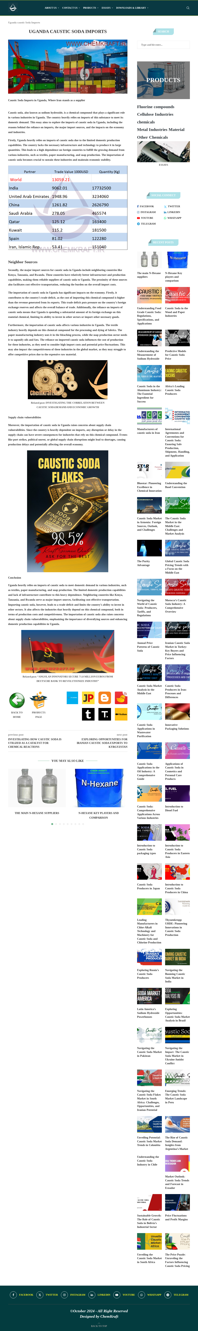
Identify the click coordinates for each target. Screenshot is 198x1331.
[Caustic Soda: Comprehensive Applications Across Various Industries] (149, 793)
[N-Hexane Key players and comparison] (99, 788)
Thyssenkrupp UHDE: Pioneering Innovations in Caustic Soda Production (176, 927)
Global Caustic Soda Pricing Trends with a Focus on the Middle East (177, 567)
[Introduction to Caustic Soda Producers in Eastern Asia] (177, 832)
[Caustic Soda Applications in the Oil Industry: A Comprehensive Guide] (149, 750)
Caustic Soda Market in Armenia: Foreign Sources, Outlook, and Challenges (149, 524)
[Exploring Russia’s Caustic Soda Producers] (149, 957)
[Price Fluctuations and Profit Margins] (177, 1202)
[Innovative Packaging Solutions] (177, 711)
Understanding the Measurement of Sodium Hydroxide (148, 355)
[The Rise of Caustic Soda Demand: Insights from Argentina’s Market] (177, 1124)
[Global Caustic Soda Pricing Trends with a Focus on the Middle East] (177, 548)
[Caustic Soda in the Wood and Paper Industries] (177, 295)
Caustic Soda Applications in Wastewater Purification (146, 730)
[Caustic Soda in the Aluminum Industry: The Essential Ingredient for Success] (149, 373)
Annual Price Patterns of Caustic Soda (148, 647)
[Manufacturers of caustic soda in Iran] (149, 416)
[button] (13, 797)
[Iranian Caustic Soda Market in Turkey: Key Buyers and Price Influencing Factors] (177, 630)
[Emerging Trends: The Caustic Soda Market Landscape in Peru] (177, 1078)
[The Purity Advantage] (149, 548)
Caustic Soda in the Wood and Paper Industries (176, 312)
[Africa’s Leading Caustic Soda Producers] (177, 373)
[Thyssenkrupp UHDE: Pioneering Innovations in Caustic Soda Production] (177, 906)
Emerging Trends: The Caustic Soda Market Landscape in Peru (176, 1097)
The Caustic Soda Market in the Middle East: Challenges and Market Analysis (175, 526)
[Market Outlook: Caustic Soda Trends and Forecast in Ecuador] (177, 1163)
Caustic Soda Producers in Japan (148, 886)
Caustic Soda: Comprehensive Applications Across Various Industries (148, 812)
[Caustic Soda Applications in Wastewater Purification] (149, 711)
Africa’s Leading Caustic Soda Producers (174, 390)
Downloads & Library (131, 8)
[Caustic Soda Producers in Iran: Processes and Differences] (177, 672)
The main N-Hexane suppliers (37, 813)
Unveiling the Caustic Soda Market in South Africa (149, 1258)
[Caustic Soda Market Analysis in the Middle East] (149, 672)
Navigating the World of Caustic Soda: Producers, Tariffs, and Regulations (147, 608)
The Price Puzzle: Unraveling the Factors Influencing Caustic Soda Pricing (177, 1260)
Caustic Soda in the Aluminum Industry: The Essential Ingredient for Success (149, 394)
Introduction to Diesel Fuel (174, 808)
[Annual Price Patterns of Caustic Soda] (149, 630)
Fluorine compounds (155, 106)
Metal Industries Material (160, 129)
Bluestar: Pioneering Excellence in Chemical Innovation (149, 487)
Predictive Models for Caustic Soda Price (175, 355)
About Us (51, 8)
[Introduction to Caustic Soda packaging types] (149, 832)
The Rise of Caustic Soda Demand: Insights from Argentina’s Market (176, 1143)
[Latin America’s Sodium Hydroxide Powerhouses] (149, 996)
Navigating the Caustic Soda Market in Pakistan (149, 1052)
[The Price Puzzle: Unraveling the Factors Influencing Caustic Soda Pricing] (177, 1241)
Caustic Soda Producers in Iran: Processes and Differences (176, 691)
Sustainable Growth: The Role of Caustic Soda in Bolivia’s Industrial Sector (149, 1221)
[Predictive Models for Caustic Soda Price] (177, 338)
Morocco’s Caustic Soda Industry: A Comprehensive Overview (175, 606)
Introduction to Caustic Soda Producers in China (176, 888)
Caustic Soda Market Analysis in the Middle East (149, 689)
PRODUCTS (89, 8)
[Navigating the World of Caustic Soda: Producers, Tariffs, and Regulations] (149, 587)
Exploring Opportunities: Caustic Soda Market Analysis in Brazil (177, 1015)
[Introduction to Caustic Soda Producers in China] (177, 871)
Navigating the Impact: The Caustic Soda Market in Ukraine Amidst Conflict (177, 1056)
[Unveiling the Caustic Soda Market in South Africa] (149, 1241)
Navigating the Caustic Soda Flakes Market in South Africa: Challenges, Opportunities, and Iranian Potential (149, 1100)
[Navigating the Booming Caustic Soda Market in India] (177, 957)
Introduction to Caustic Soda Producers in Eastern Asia (177, 851)
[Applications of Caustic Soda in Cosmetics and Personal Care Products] (177, 750)
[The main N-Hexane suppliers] (37, 788)
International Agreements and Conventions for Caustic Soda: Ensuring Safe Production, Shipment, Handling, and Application (177, 442)
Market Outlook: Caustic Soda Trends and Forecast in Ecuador (177, 1182)
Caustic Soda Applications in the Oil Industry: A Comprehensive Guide (148, 771)
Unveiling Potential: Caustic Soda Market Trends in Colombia (149, 1141)
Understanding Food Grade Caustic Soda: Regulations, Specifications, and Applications (149, 316)
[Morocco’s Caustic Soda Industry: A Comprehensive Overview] (177, 587)
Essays (106, 8)
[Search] (188, 8)
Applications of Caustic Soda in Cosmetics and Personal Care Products (174, 771)
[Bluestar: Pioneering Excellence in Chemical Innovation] (149, 470)
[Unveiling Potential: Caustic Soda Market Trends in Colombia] (149, 1124)
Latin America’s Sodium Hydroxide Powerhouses (148, 1013)
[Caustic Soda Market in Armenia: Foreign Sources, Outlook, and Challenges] (149, 505)
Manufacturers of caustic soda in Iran (148, 431)
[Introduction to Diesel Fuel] (177, 793)
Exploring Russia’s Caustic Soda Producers (148, 974)
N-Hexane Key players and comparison (173, 277)
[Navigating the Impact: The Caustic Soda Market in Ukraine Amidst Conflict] (177, 1035)
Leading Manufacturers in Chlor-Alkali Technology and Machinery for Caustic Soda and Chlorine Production (149, 931)
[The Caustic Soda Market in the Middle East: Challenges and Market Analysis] (177, 505)
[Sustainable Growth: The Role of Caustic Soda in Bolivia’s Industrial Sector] (149, 1202)
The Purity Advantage (143, 563)
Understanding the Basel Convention (176, 485)
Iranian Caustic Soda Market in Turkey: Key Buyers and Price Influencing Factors (177, 651)
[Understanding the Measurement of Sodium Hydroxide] (149, 338)
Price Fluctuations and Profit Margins (176, 1217)
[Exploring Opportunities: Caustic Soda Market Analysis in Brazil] (177, 996)
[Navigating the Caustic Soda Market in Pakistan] (149, 1035)
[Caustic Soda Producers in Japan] (149, 871)
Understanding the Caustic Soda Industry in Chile (148, 1160)
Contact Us (70, 8)
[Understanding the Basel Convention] (177, 470)
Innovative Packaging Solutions (177, 726)
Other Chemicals (152, 137)
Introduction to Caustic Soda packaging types (146, 849)
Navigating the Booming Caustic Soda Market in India (175, 976)
